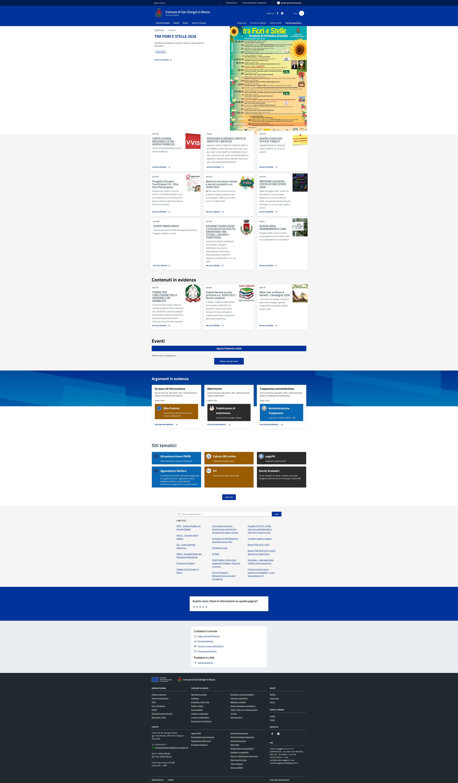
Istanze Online (276, 22)
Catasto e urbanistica (199, 713)
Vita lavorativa (236, 717)
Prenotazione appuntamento (202, 737)
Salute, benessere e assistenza (242, 706)
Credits (170, 779)
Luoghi (272, 716)
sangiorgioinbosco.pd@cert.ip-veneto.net (171, 747)
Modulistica (241, 22)
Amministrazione (163, 22)
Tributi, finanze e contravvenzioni (244, 709)
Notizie (273, 694)
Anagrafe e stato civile (200, 702)
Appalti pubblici (197, 706)
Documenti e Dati (159, 717)
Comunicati (274, 698)
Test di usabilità (236, 767)
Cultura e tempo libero (200, 717)
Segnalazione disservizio (201, 740)
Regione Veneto (159, 3)
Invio (277, 514)
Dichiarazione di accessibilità (242, 748)
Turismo (233, 713)
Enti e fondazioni (158, 706)
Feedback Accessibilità (239, 752)
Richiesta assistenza (199, 744)
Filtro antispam (236, 763)
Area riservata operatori (279, 779)
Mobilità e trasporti (238, 702)
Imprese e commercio (239, 698)
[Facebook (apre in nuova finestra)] (276, 13)
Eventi (272, 719)
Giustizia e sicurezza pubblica (242, 694)
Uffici (154, 702)
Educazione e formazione (201, 721)
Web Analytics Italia (238, 760)
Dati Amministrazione (239, 733)
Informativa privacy (238, 740)
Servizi (185, 22)
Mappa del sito (157, 779)
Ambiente (195, 698)
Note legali (234, 744)
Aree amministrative (160, 698)
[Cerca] (301, 13)
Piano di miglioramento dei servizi (244, 756)
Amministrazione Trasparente (254, 2)
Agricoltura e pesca (199, 694)
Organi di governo (159, 694)
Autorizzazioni (197, 709)
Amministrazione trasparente (242, 737)
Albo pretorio (231, 2)
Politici (154, 709)
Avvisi (272, 702)
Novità (176, 22)
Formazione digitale (258, 22)
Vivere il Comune (199, 22)
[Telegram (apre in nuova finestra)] (281, 13)
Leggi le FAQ (196, 733)
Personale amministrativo (162, 713)
